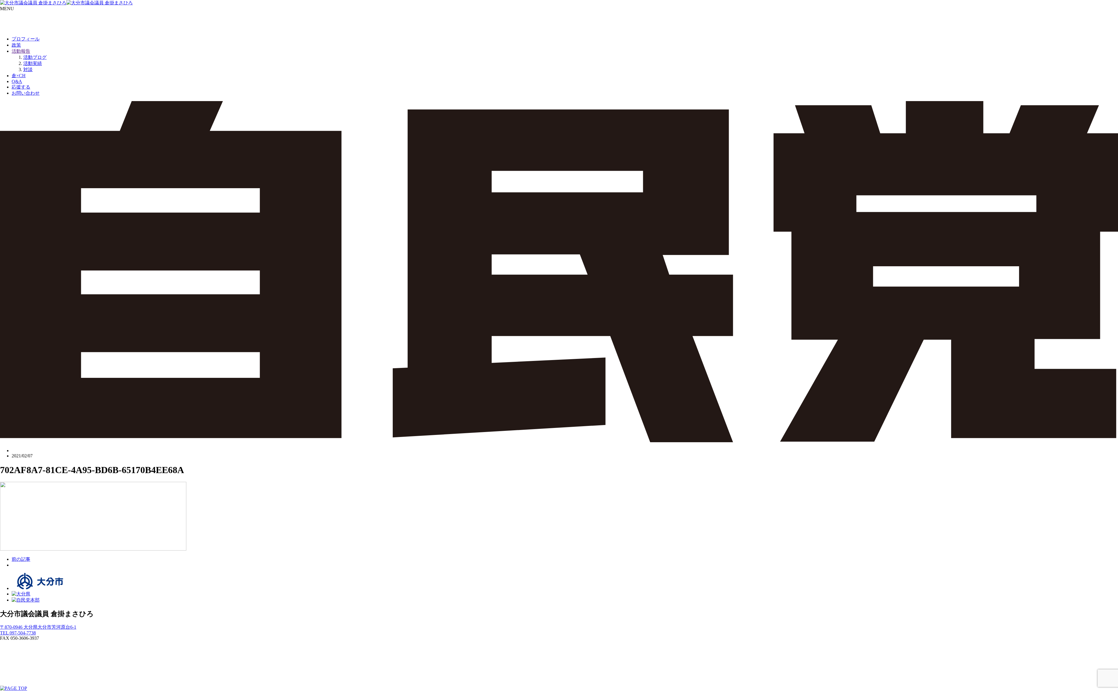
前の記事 (21, 559)
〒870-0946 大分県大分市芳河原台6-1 (38, 627)
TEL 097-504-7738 (18, 632)
